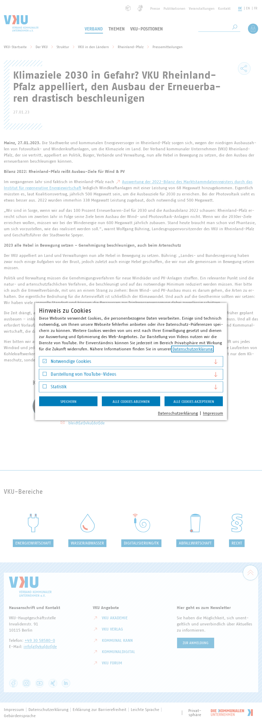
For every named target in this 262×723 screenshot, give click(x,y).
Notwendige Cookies (71, 361)
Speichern (68, 402)
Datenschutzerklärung (192, 349)
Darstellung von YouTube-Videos (83, 374)
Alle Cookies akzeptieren (193, 402)
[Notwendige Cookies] (45, 362)
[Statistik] (45, 387)
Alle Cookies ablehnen (131, 402)
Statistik (59, 387)
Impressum (213, 413)
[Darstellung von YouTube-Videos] (45, 375)
